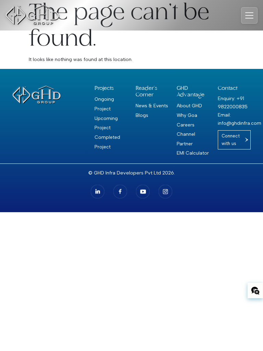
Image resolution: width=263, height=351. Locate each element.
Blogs (142, 115)
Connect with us (231, 139)
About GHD (189, 105)
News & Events (152, 105)
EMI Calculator (193, 153)
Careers (186, 125)
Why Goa (187, 115)
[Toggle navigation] (249, 15)
